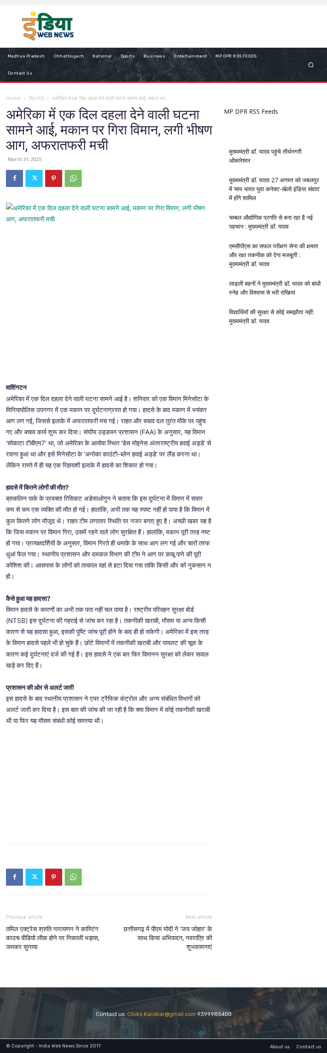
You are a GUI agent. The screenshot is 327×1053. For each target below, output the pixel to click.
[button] (311, 64)
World (36, 98)
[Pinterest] (53, 178)
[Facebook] (14, 178)
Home (13, 98)
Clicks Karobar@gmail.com (161, 1014)
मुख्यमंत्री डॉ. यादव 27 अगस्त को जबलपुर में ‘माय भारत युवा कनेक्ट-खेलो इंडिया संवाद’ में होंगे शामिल (274, 189)
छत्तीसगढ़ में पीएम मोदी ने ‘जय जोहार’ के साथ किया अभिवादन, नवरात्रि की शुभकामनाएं (167, 938)
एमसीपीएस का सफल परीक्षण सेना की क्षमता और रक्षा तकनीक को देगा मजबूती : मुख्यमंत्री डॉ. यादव (273, 255)
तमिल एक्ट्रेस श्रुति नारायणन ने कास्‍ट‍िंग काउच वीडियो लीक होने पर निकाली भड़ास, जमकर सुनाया (52, 938)
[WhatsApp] (73, 178)
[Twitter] (34, 178)
